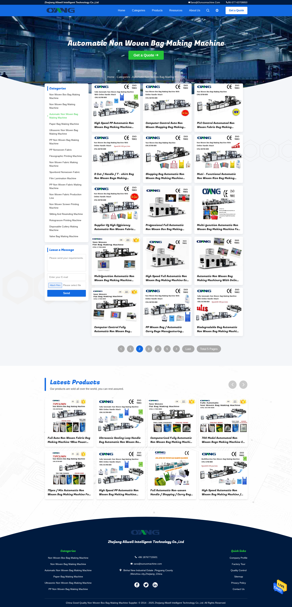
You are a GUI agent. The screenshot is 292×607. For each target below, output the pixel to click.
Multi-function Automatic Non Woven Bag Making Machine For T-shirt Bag (218, 227)
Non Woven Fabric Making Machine (63, 164)
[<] (121, 349)
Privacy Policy (238, 582)
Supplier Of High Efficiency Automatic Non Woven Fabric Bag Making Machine (113, 227)
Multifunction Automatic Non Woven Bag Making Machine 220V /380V (114, 278)
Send (66, 293)
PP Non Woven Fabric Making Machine (65, 186)
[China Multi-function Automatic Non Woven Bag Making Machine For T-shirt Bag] (218, 203)
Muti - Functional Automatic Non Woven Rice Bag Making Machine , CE (216, 176)
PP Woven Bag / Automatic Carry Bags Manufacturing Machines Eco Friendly (164, 329)
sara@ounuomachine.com (205, 2)
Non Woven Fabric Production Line (65, 196)
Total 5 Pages (208, 349)
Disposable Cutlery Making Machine (63, 228)
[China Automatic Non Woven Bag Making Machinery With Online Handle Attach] (218, 254)
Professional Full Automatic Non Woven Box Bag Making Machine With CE (165, 227)
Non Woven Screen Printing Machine (64, 206)
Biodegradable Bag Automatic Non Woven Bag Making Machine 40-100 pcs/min (218, 329)
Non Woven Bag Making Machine (62, 106)
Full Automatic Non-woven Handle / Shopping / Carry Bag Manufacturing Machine (67, 492)
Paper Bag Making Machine (64, 124)
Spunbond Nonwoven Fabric (64, 172)
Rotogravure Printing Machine (65, 220)
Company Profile (238, 557)
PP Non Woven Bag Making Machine (64, 142)
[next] (243, 384)
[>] (176, 349)
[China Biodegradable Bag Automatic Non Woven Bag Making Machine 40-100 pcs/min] (218, 305)
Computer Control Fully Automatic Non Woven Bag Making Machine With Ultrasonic (112, 329)
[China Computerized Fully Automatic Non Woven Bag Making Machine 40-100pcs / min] (69, 415)
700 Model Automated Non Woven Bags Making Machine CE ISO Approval (120, 440)
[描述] (217, 10)
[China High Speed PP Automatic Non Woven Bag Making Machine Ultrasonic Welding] (116, 101)
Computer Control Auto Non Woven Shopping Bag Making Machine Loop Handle (165, 125)
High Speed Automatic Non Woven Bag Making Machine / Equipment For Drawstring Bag (120, 492)
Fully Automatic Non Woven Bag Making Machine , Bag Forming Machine (222, 492)
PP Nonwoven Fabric (60, 149)
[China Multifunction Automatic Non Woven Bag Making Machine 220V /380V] (116, 254)
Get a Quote (236, 10)
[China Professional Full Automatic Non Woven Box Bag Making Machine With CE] (167, 203)
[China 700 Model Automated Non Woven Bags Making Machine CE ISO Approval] (120, 415)
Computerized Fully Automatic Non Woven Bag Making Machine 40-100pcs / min (68, 440)
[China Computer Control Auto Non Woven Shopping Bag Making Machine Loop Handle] (167, 101)
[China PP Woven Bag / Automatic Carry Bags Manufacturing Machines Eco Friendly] (167, 305)
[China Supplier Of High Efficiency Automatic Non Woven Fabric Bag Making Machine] (116, 203)
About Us (194, 10)
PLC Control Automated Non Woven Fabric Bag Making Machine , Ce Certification (216, 125)
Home (121, 10)
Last (188, 349)
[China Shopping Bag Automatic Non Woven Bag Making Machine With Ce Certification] (167, 152)
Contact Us (239, 589)
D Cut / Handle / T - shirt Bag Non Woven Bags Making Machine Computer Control (114, 176)
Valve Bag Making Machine (63, 236)
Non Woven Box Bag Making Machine (64, 96)
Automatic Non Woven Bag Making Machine (63, 116)
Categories (138, 10)
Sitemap (238, 576)
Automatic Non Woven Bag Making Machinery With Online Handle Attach (217, 278)
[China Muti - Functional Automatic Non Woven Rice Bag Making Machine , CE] (218, 152)
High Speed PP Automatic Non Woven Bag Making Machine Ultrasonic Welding (114, 125)
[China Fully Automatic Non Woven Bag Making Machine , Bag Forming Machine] (223, 468)
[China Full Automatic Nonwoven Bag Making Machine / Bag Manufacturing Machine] (171, 415)
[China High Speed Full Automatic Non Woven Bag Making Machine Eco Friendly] (167, 254)
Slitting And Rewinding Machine (66, 214)
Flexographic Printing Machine (65, 156)
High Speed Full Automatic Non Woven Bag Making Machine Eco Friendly (167, 278)
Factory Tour (238, 564)
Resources (175, 10)
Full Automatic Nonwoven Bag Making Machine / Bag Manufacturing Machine (170, 440)
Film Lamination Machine (62, 178)
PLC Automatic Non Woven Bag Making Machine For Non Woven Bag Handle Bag (171, 492)
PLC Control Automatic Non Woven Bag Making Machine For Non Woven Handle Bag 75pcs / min (222, 440)
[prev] (232, 384)
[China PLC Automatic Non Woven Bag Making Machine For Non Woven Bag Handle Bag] (171, 468)
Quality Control (239, 570)
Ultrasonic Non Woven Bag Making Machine (63, 132)
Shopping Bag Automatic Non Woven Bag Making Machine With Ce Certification (165, 176)
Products (157, 10)
